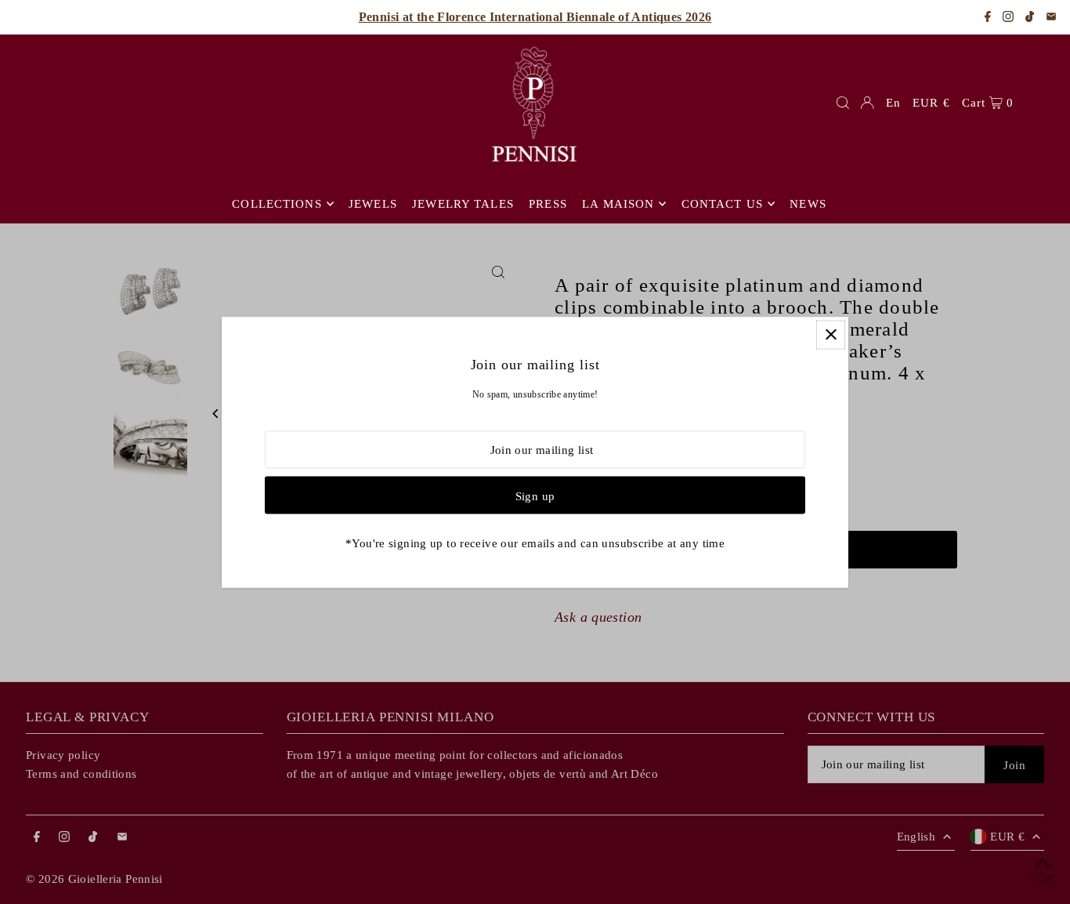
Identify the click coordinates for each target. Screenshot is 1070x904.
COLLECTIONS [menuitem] (276, 204)
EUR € (931, 102)
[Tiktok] (1029, 17)
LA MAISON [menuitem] (618, 204)
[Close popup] (830, 334)
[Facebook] (988, 17)
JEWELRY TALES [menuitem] (463, 204)
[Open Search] (843, 102)
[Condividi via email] (1051, 17)
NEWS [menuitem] (808, 204)
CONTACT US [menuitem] (722, 204)
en (893, 102)
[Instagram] (1008, 17)
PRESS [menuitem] (548, 204)
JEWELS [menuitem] (373, 204)
